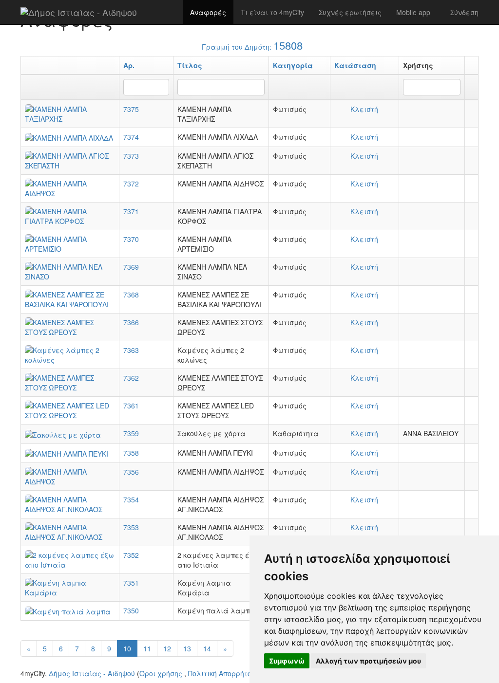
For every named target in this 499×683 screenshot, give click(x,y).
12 (167, 648)
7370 (131, 239)
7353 (131, 527)
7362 (131, 378)
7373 (131, 156)
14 (207, 648)
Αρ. (128, 65)
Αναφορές (208, 12)
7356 (131, 472)
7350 (131, 610)
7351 (131, 583)
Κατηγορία (293, 65)
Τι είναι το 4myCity (272, 12)
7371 (131, 211)
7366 (131, 322)
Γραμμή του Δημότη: (252, 45)
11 (147, 648)
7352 (131, 555)
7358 (131, 453)
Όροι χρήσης (160, 673)
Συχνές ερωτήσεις (350, 12)
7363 (131, 350)
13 (187, 648)
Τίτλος (189, 65)
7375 (131, 109)
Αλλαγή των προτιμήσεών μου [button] (368, 661)
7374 (131, 137)
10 (127, 648)
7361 (131, 405)
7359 (131, 433)
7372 (131, 183)
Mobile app (413, 12)
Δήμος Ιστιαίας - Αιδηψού (92, 673)
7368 (131, 294)
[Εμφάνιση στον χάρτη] (471, 109)
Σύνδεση (464, 12)
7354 (131, 499)
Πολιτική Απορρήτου (221, 673)
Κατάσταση (355, 65)
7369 (131, 267)
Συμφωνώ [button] (287, 661)
